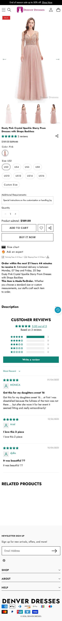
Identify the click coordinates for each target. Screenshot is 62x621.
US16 (41, 175)
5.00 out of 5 (39, 326)
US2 (6, 167)
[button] (58, 317)
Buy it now (27, 237)
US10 (7, 175)
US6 (27, 167)
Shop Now (47, 2)
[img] (10, 380)
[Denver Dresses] (30, 9)
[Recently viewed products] (58, 310)
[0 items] (58, 9)
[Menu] (3, 9)
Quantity (6, 207)
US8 (37, 167)
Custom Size (10, 184)
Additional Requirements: (14, 194)
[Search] (9, 9)
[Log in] (50, 9)
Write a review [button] (31, 359)
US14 (30, 175)
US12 (18, 175)
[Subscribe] (54, 550)
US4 (16, 167)
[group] (8, 114)
